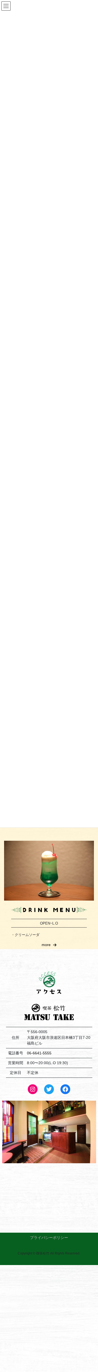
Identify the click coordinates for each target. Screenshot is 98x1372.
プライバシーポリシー (49, 1237)
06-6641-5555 (39, 1053)
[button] (49, 945)
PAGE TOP (90, 1326)
